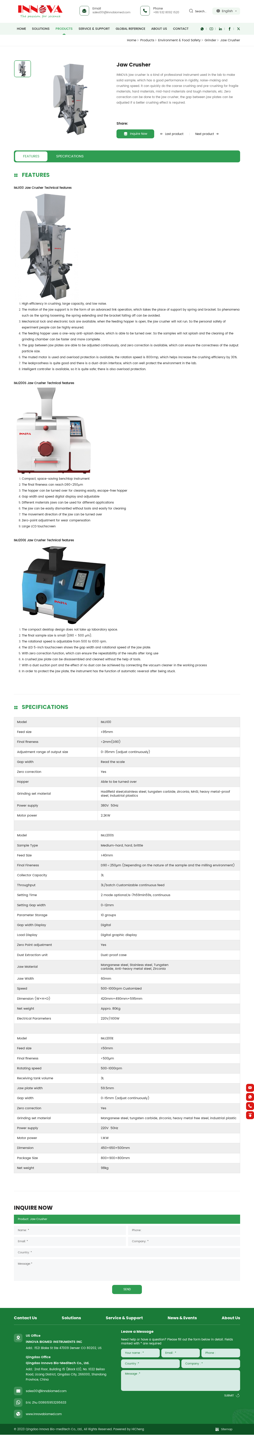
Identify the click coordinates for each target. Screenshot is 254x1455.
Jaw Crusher (230, 40)
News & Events (182, 1318)
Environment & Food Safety (179, 40)
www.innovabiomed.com (44, 1414)
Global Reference (130, 28)
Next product (204, 134)
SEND (127, 1289)
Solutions (41, 28)
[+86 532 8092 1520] (250, 1106)
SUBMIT (229, 1395)
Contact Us (25, 1318)
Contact (181, 28)
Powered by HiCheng (128, 1429)
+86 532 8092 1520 (166, 12)
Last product (174, 134)
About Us (159, 28)
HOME (21, 28)
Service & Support (94, 28)
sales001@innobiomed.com (111, 12)
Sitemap (226, 1429)
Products (64, 28)
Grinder (210, 40)
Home (131, 40)
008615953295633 (52, 1402)
